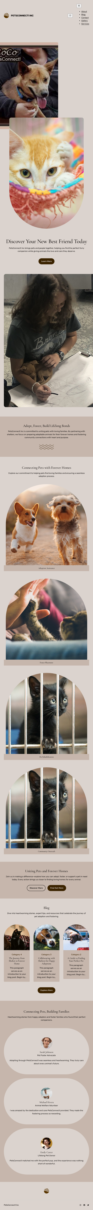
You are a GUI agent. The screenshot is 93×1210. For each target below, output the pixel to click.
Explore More (46, 990)
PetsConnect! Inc (22, 15)
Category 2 (76, 954)
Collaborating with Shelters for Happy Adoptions (46, 961)
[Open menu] (70, 16)
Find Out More (56, 888)
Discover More (36, 888)
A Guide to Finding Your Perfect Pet (76, 959)
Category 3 (46, 954)
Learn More (46, 261)
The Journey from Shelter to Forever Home (17, 961)
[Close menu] (79, 6)
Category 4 (17, 954)
